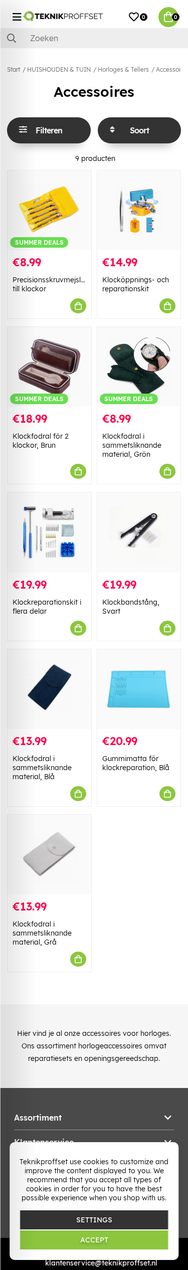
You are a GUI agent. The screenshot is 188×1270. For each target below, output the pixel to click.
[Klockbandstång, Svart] (139, 532)
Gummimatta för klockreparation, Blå (135, 763)
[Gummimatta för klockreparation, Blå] (139, 689)
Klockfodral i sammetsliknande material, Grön (131, 445)
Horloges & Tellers (123, 69)
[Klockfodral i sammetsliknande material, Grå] (49, 854)
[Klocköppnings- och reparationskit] (139, 210)
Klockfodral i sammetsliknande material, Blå (42, 767)
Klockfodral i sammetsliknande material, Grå (42, 933)
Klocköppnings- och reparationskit (135, 284)
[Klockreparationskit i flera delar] (49, 532)
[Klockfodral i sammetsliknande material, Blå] (49, 689)
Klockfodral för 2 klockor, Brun (41, 441)
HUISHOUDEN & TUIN (59, 69)
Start (13, 69)
